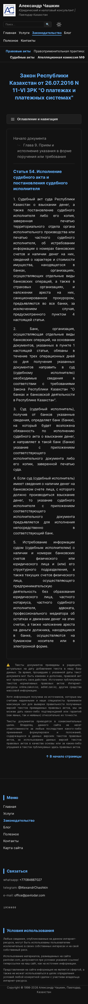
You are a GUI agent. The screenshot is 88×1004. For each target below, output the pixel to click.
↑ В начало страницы (63, 756)
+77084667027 (30, 880)
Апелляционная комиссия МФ (61, 57)
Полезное (10, 40)
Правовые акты (18, 51)
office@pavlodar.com (29, 895)
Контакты (28, 40)
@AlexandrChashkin (33, 887)
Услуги (24, 33)
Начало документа (29, 138)
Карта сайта (13, 848)
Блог (67, 33)
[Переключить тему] (59, 24)
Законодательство (47, 33)
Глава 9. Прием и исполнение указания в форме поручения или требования (44, 151)
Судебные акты (22, 57)
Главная (9, 33)
